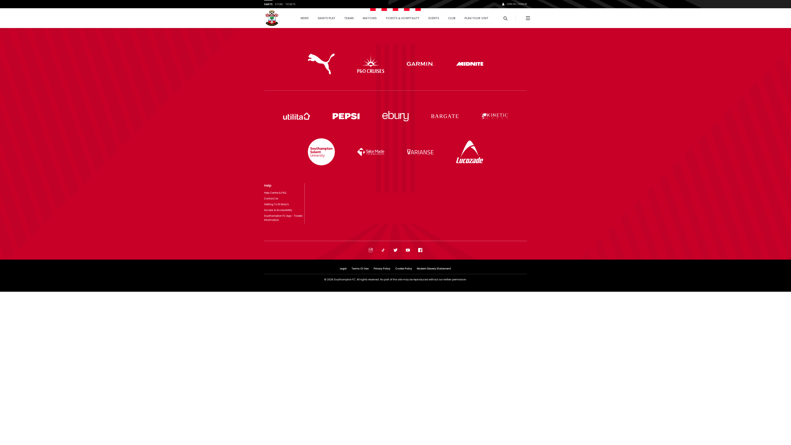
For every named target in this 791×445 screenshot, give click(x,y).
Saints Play (326, 18)
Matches (370, 18)
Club (451, 18)
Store (279, 4)
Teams (349, 18)
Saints (268, 4)
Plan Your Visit (476, 18)
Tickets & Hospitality (402, 18)
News (305, 18)
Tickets (290, 4)
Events (433, 18)
